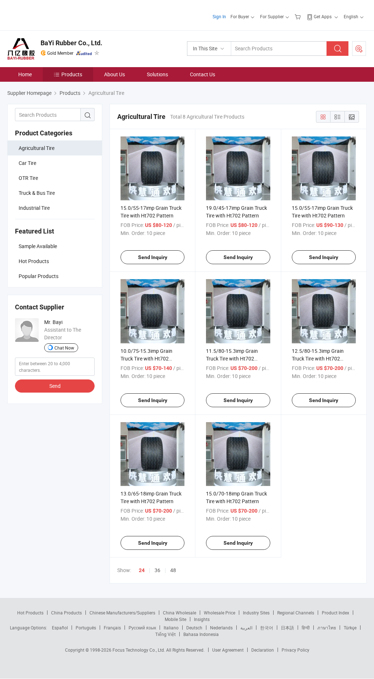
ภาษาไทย (326, 627)
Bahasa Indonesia (201, 634)
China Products (66, 613)
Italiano (171, 627)
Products (71, 74)
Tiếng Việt (165, 634)
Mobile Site (175, 619)
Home (25, 74)
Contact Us (202, 74)
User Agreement (228, 650)
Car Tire (27, 162)
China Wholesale (179, 613)
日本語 (287, 627)
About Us (114, 74)
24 (142, 570)
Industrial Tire (34, 207)
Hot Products (30, 613)
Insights (202, 619)
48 (173, 570)
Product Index (335, 613)
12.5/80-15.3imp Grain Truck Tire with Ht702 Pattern (318, 358)
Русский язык (142, 627)
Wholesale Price (219, 613)
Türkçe (350, 627)
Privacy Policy (295, 650)
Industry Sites (256, 613)
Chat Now (64, 348)
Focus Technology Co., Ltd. (139, 650)
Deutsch (194, 627)
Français (112, 627)
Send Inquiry (152, 257)
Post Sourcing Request (359, 48)
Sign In (219, 16)
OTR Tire (28, 177)
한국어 (266, 627)
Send (55, 385)
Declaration (262, 650)
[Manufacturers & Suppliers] (54, 14)
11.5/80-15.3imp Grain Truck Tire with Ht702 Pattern (232, 358)
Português (86, 627)
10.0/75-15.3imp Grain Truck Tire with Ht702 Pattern (146, 358)
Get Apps (323, 16)
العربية (246, 627)
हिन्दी (306, 627)
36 (157, 570)
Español (60, 627)
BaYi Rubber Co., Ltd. (71, 43)
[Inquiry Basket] (298, 16)
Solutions (157, 74)
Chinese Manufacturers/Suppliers (122, 613)
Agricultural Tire (36, 147)
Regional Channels (295, 613)
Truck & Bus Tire (37, 192)
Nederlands (221, 627)
